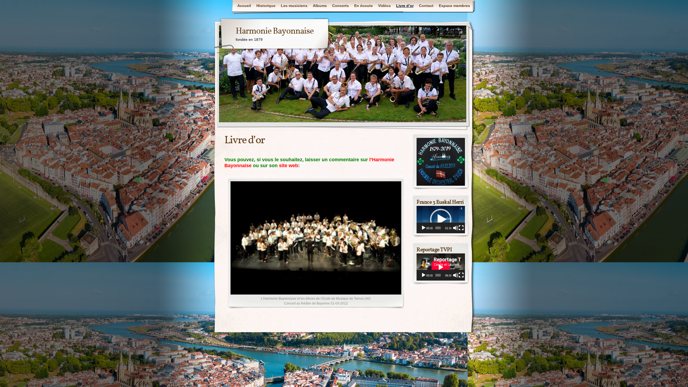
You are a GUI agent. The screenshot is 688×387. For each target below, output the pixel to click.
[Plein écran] (461, 228)
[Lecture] (423, 228)
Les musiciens (294, 5)
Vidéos (384, 5)
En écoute (363, 5)
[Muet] (455, 228)
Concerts (340, 5)
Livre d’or (405, 5)
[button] (441, 219)
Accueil (244, 5)
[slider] (438, 228)
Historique (265, 5)
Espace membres (454, 5)
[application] (441, 219)
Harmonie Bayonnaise (275, 31)
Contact (426, 5)
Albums (320, 5)
